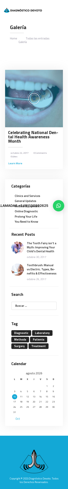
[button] (58, 205)
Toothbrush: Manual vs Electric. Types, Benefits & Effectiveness (41, 269)
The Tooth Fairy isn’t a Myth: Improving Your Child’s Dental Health (41, 247)
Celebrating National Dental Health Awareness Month (33, 136)
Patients (38, 339)
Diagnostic (21, 333)
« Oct (16, 418)
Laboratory (42, 333)
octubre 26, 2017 (36, 279)
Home (13, 38)
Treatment (38, 346)
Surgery (19, 346)
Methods (20, 339)
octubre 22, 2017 (20, 153)
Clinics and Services (27, 196)
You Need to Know (26, 221)
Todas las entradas (37, 38)
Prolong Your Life (26, 216)
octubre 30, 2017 (36, 257)
